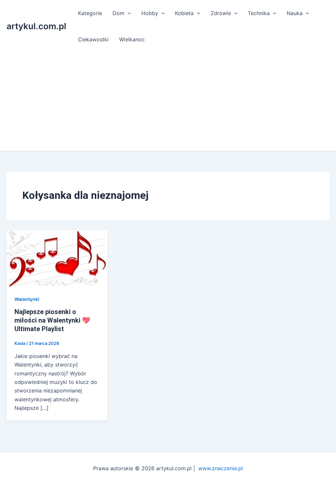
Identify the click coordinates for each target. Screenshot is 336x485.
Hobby (149, 13)
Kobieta (184, 13)
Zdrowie (221, 13)
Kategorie (90, 13)
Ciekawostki (93, 39)
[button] (127, 13)
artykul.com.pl (36, 26)
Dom (118, 13)
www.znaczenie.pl (220, 468)
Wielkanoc (132, 39)
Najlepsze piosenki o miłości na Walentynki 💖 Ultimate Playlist (52, 320)
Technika (259, 13)
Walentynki (26, 299)
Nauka (295, 13)
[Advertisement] (168, 102)
